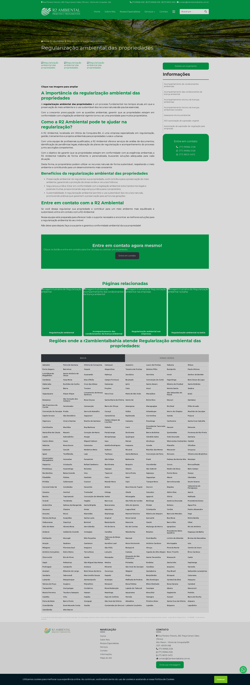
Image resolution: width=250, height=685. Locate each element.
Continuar (221, 679)
